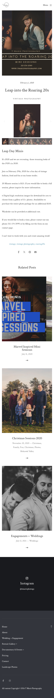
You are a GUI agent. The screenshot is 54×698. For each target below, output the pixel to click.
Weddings (33, 540)
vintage (12, 244)
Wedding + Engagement (12, 638)
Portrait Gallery (8, 643)
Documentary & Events (12, 649)
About (4, 632)
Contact (5, 661)
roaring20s (40, 244)
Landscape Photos (9, 667)
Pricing (5, 655)
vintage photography (25, 244)
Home (4, 626)
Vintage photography (27, 99)
